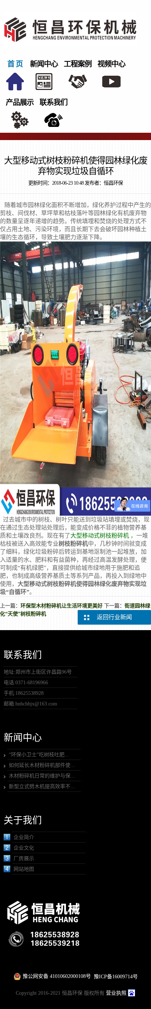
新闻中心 (44, 64)
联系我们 (53, 102)
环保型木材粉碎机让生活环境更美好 (62, 606)
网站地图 (24, 869)
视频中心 (111, 64)
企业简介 (24, 837)
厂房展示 (24, 858)
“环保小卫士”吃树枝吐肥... (39, 754)
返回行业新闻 (114, 617)
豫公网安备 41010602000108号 (57, 976)
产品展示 (20, 102)
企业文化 (24, 848)
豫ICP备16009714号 (116, 976)
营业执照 (116, 993)
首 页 (15, 64)
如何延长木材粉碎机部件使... (42, 765)
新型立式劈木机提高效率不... (42, 786)
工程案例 (78, 64)
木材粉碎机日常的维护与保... (42, 776)
